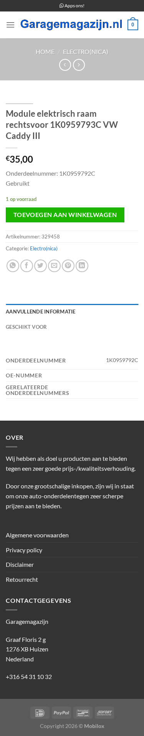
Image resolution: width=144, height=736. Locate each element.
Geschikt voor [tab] (26, 327)
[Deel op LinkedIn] (82, 265)
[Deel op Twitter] (40, 265)
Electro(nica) (85, 51)
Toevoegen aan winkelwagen (65, 214)
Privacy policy (24, 549)
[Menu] (10, 24)
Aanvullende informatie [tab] (41, 311)
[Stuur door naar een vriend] (54, 265)
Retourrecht (22, 579)
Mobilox (94, 726)
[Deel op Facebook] (26, 265)
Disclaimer (20, 564)
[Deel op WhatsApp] (13, 265)
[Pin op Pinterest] (68, 265)
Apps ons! (74, 5)
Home (45, 51)
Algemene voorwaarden (37, 535)
